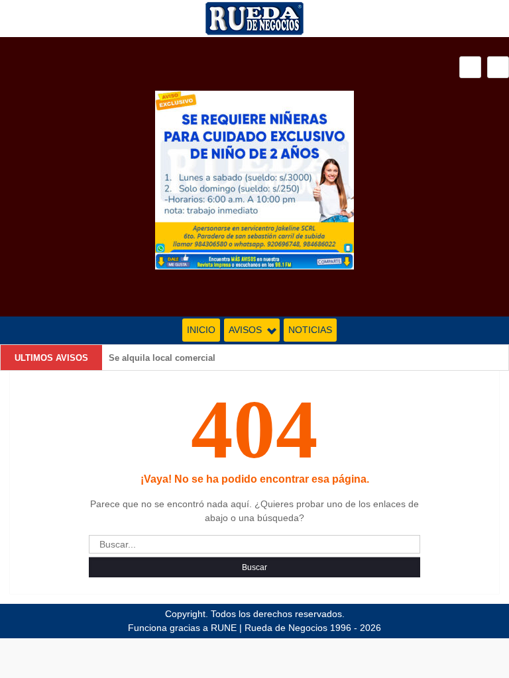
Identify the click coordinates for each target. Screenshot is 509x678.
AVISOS (245, 329)
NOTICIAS (310, 329)
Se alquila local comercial (162, 358)
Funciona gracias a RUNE (182, 627)
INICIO (201, 329)
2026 (370, 627)
